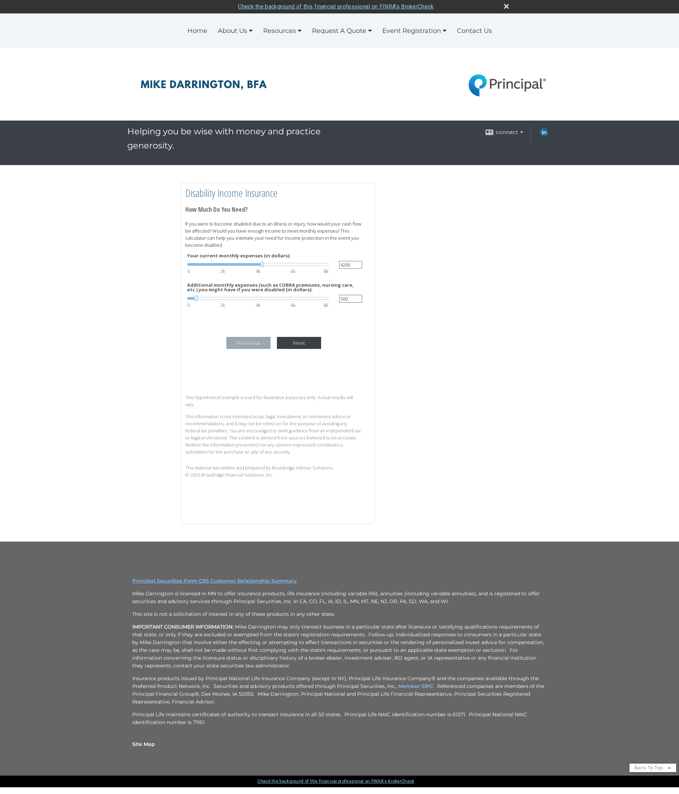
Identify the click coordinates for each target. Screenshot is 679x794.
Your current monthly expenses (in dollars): (239, 255)
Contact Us (474, 31)
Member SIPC (415, 686)
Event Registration (411, 31)
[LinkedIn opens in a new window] (544, 135)
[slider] (258, 264)
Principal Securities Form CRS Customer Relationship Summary (214, 581)
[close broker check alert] (506, 6)
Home (197, 31)
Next (299, 343)
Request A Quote (339, 31)
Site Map (143, 744)
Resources (279, 31)
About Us (232, 31)
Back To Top (649, 767)
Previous (249, 343)
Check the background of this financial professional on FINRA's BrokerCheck (336, 6)
